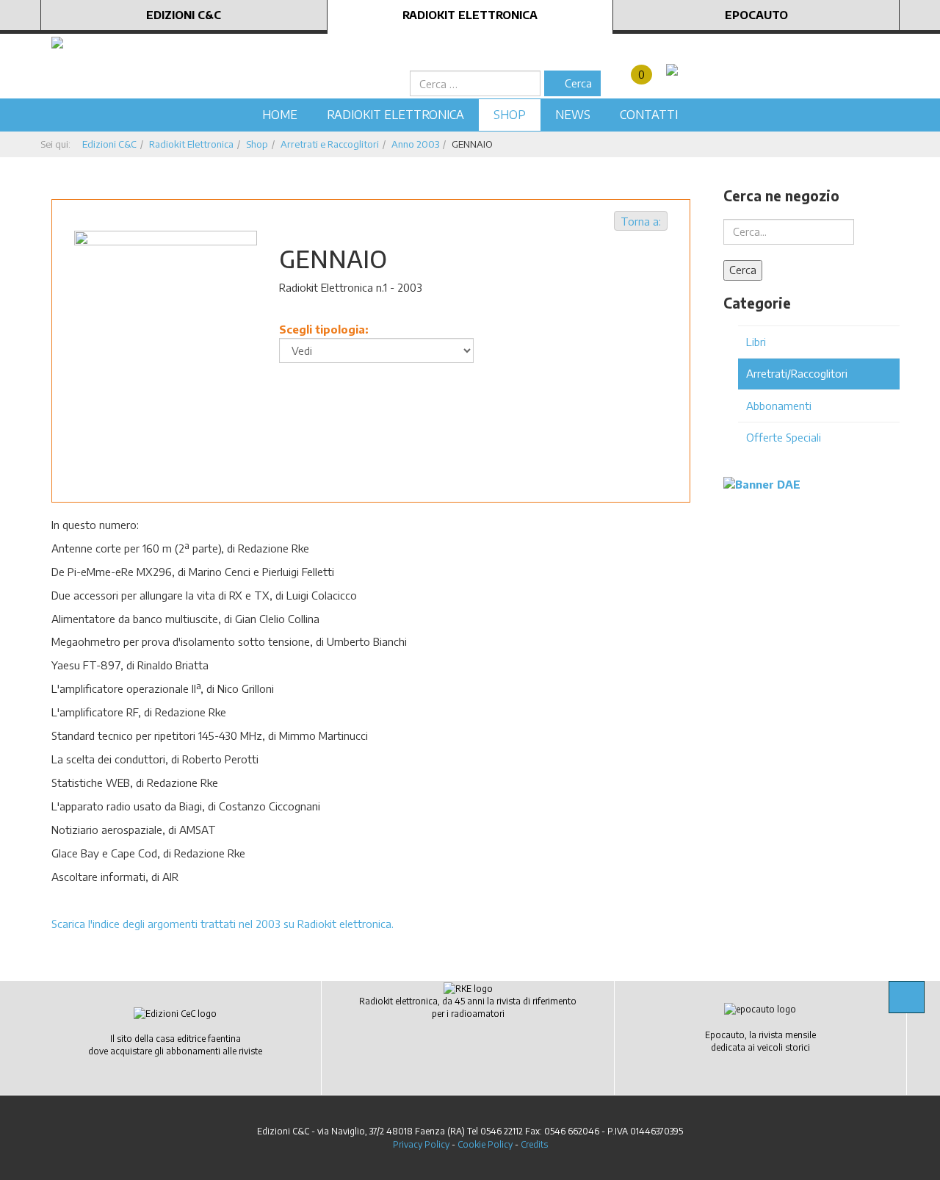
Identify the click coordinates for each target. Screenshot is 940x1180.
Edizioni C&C (183, 14)
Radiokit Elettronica (470, 14)
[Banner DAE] (761, 483)
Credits (534, 1144)
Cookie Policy (485, 1144)
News (572, 114)
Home (279, 114)
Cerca (577, 83)
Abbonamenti (778, 405)
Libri (756, 341)
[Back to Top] (907, 996)
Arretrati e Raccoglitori (330, 144)
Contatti (649, 114)
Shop (510, 114)
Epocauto (756, 14)
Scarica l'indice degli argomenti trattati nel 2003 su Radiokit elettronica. (222, 923)
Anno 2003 (415, 144)
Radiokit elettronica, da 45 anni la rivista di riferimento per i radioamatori (467, 1007)
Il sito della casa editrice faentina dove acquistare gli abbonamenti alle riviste (175, 1045)
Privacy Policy (421, 1144)
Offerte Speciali (783, 437)
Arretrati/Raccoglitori (796, 373)
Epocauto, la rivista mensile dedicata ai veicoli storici (760, 1041)
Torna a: (641, 221)
